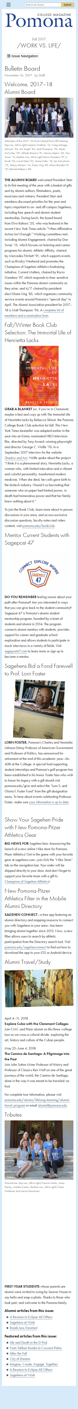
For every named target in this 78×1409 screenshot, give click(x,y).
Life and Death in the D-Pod (28, 1342)
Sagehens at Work (22, 1322)
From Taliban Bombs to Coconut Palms (36, 1347)
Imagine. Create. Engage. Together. (34, 1364)
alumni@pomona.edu (52, 1105)
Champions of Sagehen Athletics (27, 881)
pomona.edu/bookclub (38, 525)
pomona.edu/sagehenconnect (25, 947)
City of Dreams (20, 1358)
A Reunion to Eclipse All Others (31, 1317)
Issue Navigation (24, 56)
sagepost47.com (16, 651)
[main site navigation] (8, 4)
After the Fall (18, 1353)
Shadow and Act (16, 457)
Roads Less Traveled (23, 1327)
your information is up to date (49, 802)
